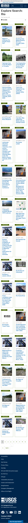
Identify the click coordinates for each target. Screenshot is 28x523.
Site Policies (4, 462)
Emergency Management (7, 488)
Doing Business (5, 485)
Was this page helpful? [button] (16, 521)
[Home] (5, 7)
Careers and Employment (7, 482)
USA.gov (3, 476)
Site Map (3, 468)
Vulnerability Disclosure (7, 479)
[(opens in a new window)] (3, 512)
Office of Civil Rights (6, 491)
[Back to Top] (23, 518)
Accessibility (4, 456)
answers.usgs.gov (5, 518)
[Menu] (25, 6)
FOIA (2, 459)
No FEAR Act (4, 473)
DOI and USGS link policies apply (9, 471)
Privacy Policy (4, 465)
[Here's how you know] (14, 2)
